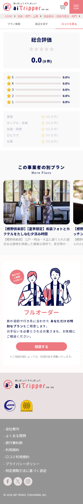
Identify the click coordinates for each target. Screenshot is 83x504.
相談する (41, 346)
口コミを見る (69, 24)
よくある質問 (16, 435)
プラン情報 (13, 24)
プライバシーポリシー (23, 463)
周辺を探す (41, 24)
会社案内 (12, 428)
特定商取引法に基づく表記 (26, 470)
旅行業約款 (14, 442)
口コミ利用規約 (17, 456)
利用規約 (12, 449)
